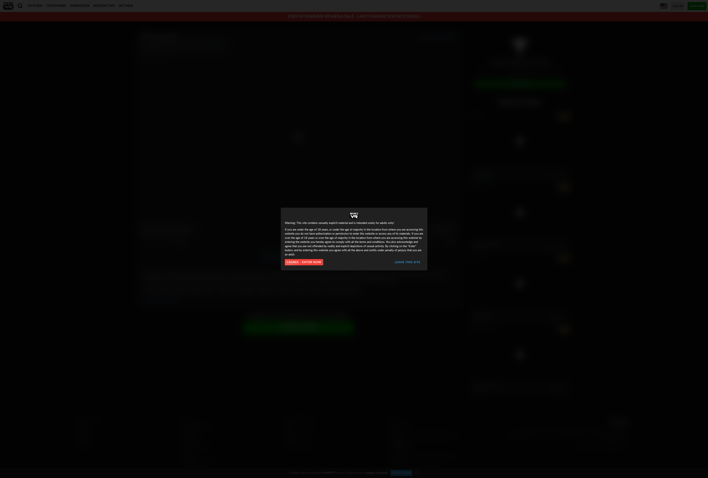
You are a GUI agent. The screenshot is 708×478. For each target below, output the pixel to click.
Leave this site (407, 262)
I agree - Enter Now (304, 262)
